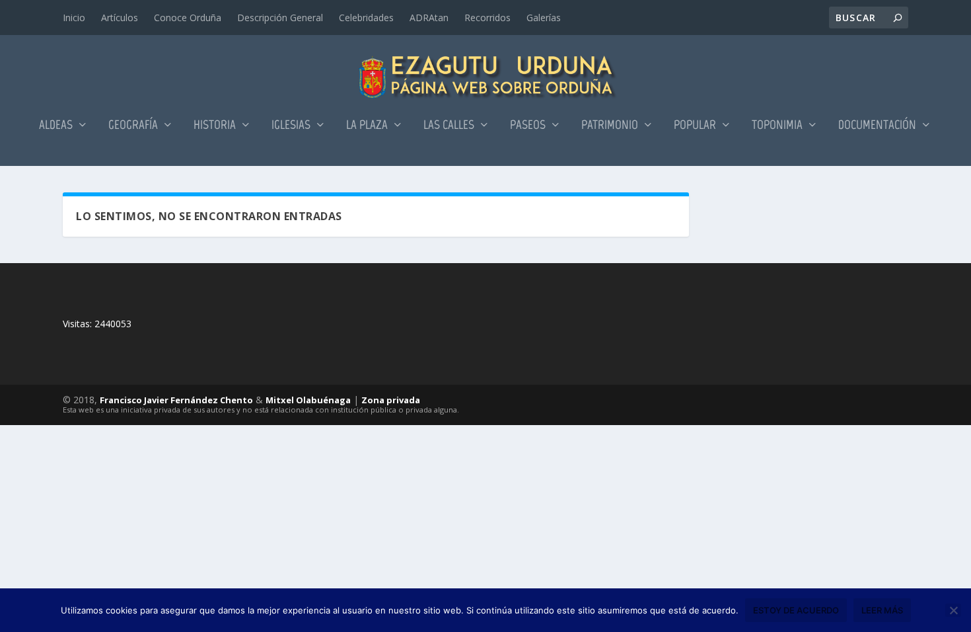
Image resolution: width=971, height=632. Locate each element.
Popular (695, 126)
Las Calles (448, 126)
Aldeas (56, 126)
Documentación (877, 126)
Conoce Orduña (187, 17)
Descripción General (280, 17)
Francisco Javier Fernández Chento (176, 400)
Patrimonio (609, 126)
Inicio (74, 17)
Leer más (882, 610)
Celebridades (366, 17)
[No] (953, 610)
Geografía (133, 126)
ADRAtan (429, 17)
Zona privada (390, 400)
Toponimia (777, 126)
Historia (215, 126)
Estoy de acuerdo (796, 610)
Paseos (528, 126)
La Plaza (367, 126)
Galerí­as (543, 17)
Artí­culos (119, 17)
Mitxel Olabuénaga (308, 400)
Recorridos (487, 17)
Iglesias (290, 126)
